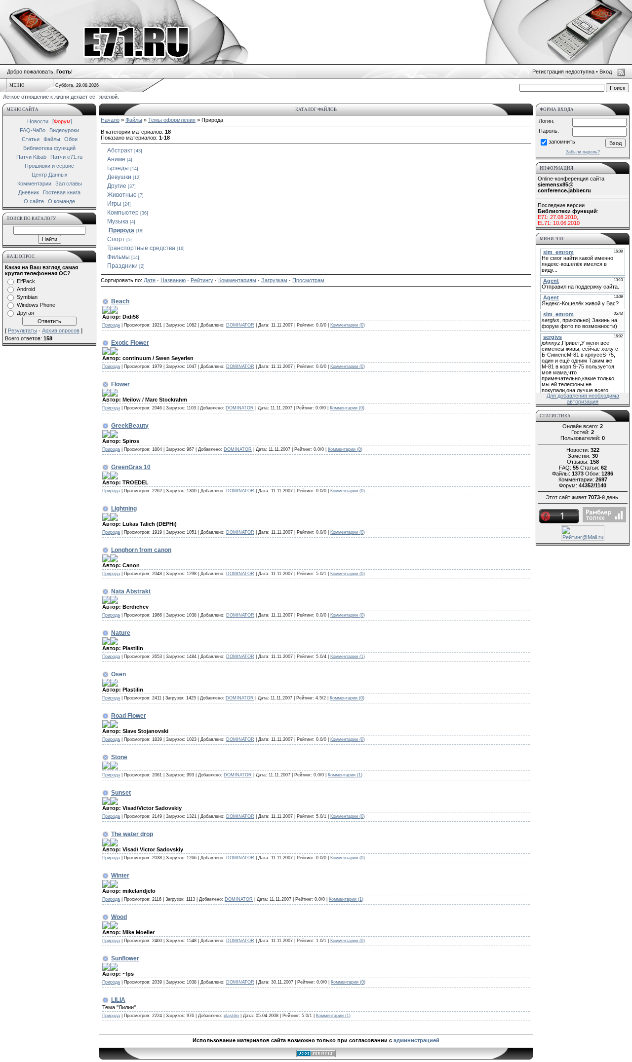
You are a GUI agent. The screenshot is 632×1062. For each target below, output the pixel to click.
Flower (120, 384)
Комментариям (237, 280)
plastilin (231, 1015)
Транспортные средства (141, 248)
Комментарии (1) (347, 656)
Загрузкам (274, 280)
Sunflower (125, 958)
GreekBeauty (130, 425)
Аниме (116, 159)
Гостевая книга (61, 192)
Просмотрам (308, 280)
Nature (120, 632)
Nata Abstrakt (131, 591)
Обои (71, 139)
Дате (150, 280)
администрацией (416, 1040)
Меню (16, 85)
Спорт (116, 239)
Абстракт (120, 150)
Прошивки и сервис (49, 166)
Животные (122, 194)
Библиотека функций (49, 148)
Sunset (121, 792)
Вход (605, 71)
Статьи (31, 139)
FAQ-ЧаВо (32, 130)
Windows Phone (36, 305)
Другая (25, 313)
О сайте (34, 201)
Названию (173, 280)
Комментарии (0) (347, 325)
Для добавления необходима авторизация (583, 398)
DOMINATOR (240, 325)
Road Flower (128, 715)
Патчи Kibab (31, 157)
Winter (120, 875)
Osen (118, 674)
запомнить (562, 142)
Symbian (27, 297)
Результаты (22, 330)
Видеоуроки (64, 130)
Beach (120, 301)
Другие (116, 186)
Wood (119, 917)
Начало (110, 120)
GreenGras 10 (131, 467)
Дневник (28, 192)
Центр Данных (50, 175)
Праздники (122, 265)
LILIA (118, 999)
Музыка (117, 221)
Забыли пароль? (583, 151)
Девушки (119, 177)
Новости (37, 121)
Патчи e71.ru (66, 157)
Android (26, 289)
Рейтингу (202, 280)
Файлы (51, 139)
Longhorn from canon (141, 550)
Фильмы (118, 257)
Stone (119, 757)
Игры (114, 203)
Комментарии (34, 183)
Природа (121, 230)
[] (62, 121)
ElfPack (26, 281)
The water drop (132, 834)
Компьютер (123, 212)
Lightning (124, 508)
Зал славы (68, 183)
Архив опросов (60, 330)
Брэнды (118, 168)
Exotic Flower (130, 342)
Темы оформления (172, 120)
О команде (61, 201)
